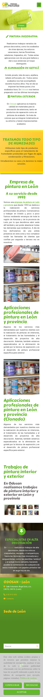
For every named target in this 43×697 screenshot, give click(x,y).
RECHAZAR (32, 685)
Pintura (21, 25)
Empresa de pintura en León (21, 184)
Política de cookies (28, 678)
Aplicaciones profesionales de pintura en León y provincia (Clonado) (21, 409)
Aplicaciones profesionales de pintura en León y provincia (21, 314)
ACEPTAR (21, 692)
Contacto (10, 599)
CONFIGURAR (12, 685)
